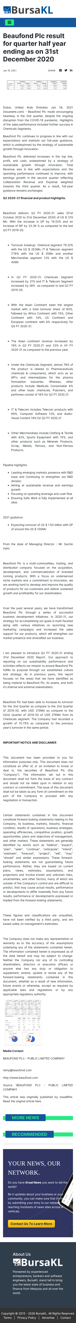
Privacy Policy (26, 1317)
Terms (7, 1317)
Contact (65, 1317)
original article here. (29, 1101)
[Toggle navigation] (9, 22)
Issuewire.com (13, 111)
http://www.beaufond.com (20, 1077)
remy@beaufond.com (17, 1070)
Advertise (48, 1317)
